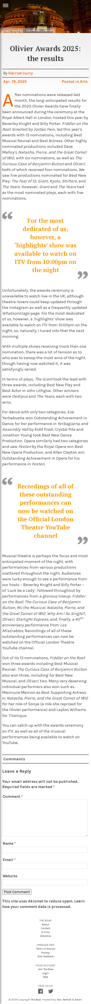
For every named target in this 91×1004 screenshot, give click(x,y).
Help (45, 977)
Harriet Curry (20, 73)
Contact (45, 928)
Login (45, 973)
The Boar (36, 999)
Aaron (78, 999)
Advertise (45, 936)
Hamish (67, 999)
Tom (59, 999)
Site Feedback (46, 956)
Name (9, 843)
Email (9, 859)
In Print (45, 932)
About (45, 924)
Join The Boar (45, 969)
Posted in (71, 81)
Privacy (45, 952)
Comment (13, 796)
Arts (84, 81)
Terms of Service (45, 948)
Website (10, 876)
